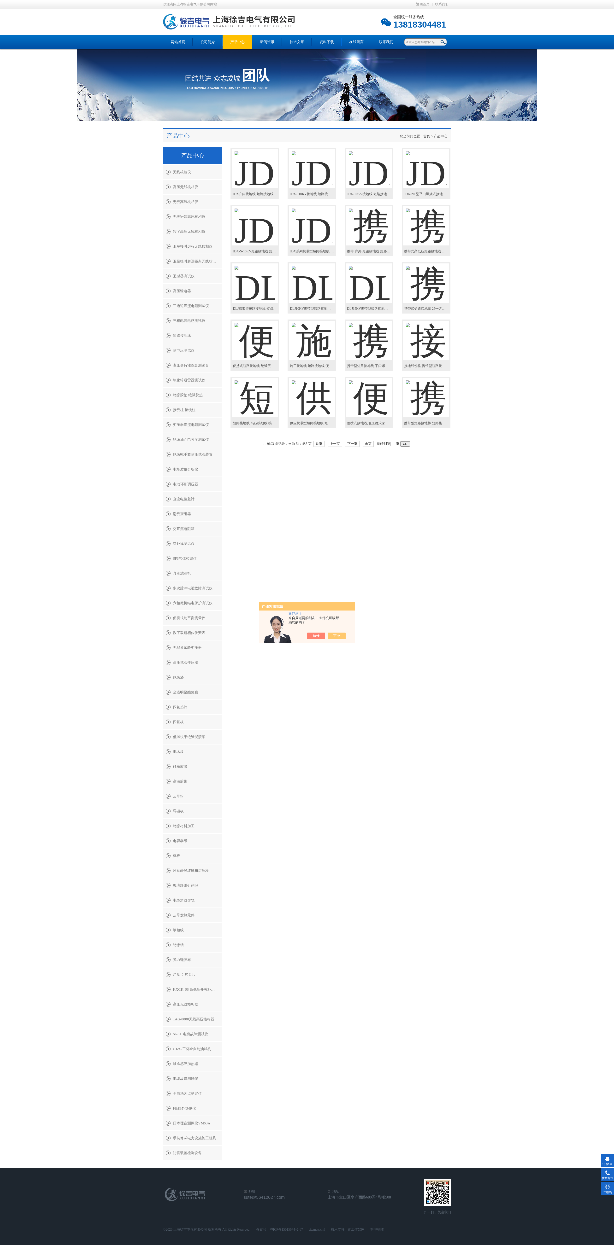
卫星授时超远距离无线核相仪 (196, 261)
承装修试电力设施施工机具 (194, 1138)
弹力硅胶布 (182, 960)
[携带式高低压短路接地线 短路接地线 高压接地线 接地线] (426, 222)
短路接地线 (182, 335)
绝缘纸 (178, 945)
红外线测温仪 (184, 544)
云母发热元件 (184, 915)
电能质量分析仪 (185, 469)
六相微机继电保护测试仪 (193, 603)
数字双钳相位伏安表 (189, 633)
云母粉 (178, 796)
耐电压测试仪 (184, 350)
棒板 (176, 856)
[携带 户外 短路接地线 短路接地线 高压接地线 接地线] (369, 222)
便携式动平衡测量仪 (189, 618)
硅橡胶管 (180, 766)
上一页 (335, 444)
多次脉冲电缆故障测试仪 (193, 588)
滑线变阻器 (182, 514)
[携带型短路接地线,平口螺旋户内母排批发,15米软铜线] (369, 336)
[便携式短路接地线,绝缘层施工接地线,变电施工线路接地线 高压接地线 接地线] (255, 336)
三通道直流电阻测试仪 (191, 306)
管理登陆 (377, 1229)
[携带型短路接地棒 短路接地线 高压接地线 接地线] (426, 393)
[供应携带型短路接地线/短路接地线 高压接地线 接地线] (312, 393)
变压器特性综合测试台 (191, 365)
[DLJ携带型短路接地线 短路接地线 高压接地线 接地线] (255, 279)
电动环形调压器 (185, 484)
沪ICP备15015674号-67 (286, 1229)
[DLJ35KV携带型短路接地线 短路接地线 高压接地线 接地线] (369, 279)
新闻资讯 (267, 42)
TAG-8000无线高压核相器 (193, 1019)
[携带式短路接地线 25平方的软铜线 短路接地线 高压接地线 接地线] (426, 279)
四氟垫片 (180, 707)
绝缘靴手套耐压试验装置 (193, 454)
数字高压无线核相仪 (189, 231)
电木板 (178, 752)
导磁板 (178, 811)
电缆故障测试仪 (185, 1079)
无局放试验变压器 (187, 648)
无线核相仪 (182, 172)
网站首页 (178, 42)
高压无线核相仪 (185, 187)
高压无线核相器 (185, 1004)
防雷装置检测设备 (187, 1153)
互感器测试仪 (184, 276)
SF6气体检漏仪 (185, 558)
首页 (426, 136)
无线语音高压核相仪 (189, 217)
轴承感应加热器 (185, 1064)
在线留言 (356, 42)
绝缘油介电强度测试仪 (191, 440)
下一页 (352, 444)
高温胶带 (180, 781)
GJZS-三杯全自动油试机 (192, 1049)
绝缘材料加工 (184, 826)
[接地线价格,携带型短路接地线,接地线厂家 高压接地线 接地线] (426, 336)
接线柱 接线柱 (184, 410)
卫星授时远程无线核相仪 (193, 246)
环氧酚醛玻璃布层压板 (191, 871)
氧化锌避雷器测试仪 (189, 380)
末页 (368, 444)
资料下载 (326, 42)
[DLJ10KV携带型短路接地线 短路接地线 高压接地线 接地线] (312, 279)
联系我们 (442, 4)
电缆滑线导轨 (184, 900)
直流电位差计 (184, 499)
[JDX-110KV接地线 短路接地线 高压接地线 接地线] (312, 164)
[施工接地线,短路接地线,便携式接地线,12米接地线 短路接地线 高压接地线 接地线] (312, 336)
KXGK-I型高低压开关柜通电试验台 (197, 989)
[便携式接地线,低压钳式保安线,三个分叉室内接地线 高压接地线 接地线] (369, 393)
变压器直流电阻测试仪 (191, 425)
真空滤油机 (182, 573)
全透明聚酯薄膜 (185, 692)
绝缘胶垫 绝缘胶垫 (188, 395)
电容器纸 (180, 841)
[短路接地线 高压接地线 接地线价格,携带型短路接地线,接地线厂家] (255, 393)
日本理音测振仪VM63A (191, 1123)
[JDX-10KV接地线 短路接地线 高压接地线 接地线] (369, 164)
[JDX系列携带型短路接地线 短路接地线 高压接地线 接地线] (312, 222)
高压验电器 (182, 291)
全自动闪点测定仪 (187, 1093)
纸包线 (178, 930)
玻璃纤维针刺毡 (185, 885)
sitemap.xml (317, 1229)
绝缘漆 (178, 677)
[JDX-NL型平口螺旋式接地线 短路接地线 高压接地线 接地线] (426, 164)
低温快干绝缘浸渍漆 (189, 737)
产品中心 (237, 42)
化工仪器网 (356, 1229)
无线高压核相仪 (185, 202)
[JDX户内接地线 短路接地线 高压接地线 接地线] (255, 164)
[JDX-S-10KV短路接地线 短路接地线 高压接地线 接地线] (255, 222)
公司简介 (208, 42)
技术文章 (297, 42)
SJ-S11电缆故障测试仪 (190, 1034)
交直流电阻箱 (184, 529)
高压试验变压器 (185, 662)
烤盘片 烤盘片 (184, 975)
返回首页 (423, 4)
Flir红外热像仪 (184, 1108)
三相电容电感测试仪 (189, 321)
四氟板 (178, 722)
